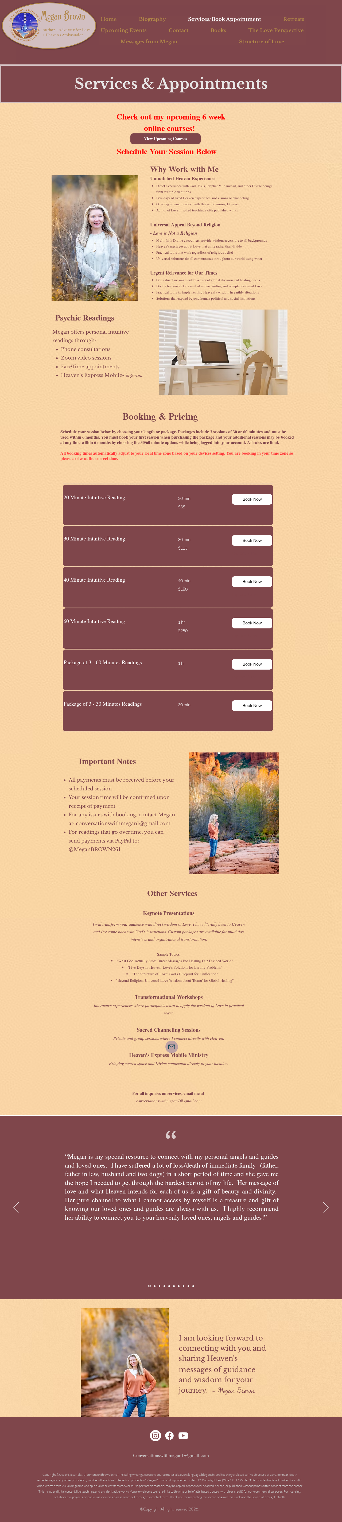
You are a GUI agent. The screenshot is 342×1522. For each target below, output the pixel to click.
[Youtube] (183, 1435)
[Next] (326, 1207)
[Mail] (171, 1047)
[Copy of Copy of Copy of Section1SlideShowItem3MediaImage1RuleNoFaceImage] (179, 1286)
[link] (114, 497)
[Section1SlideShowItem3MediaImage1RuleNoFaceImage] (164, 1286)
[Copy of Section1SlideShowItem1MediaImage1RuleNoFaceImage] (149, 1286)
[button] (252, 499)
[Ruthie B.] (183, 1286)
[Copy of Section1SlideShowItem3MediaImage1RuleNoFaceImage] (169, 1286)
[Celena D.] (193, 1286)
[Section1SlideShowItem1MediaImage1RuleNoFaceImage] (154, 1286)
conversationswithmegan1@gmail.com (123, 823)
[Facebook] (169, 1435)
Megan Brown (64, 15)
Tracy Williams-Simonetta (171, 1253)
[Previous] (16, 1207)
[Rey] (188, 1286)
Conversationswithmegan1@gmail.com (171, 1455)
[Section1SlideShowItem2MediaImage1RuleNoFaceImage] (159, 1286)
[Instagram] (155, 1435)
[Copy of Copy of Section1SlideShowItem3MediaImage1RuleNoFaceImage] (174, 1286)
